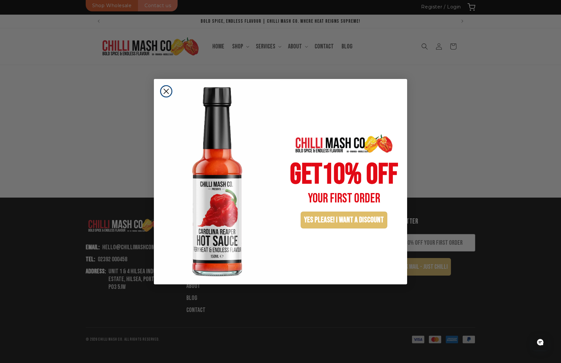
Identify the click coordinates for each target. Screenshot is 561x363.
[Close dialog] (166, 91)
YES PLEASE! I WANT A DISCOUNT (344, 220)
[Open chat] (540, 342)
